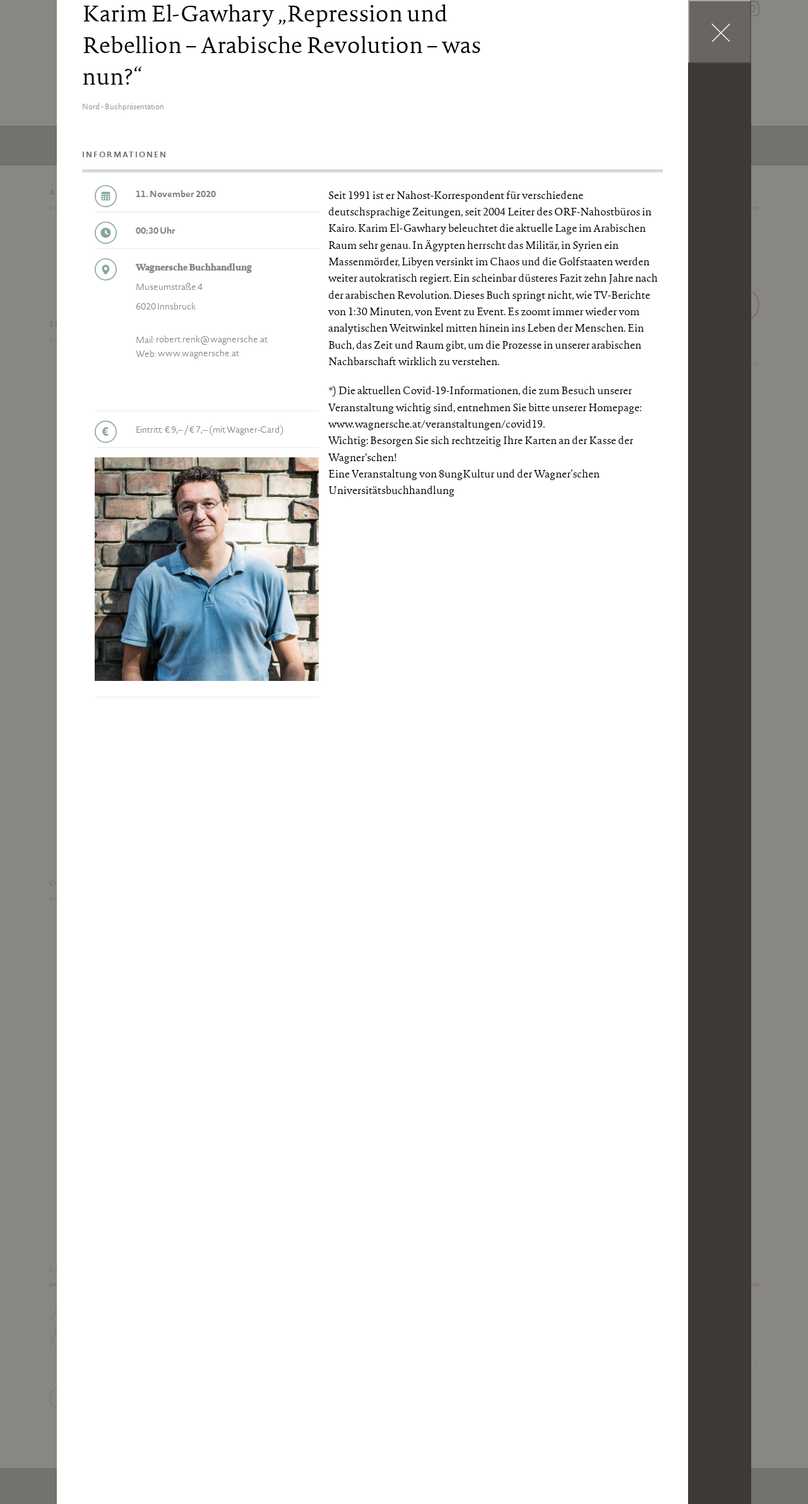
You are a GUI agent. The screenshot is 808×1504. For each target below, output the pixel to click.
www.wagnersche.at (198, 354)
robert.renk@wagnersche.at (212, 340)
